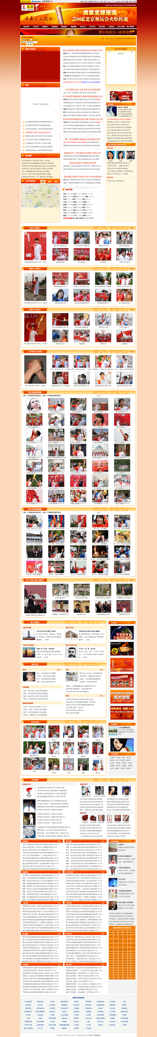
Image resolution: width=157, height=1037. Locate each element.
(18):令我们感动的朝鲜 (125, 114)
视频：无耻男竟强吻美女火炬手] (74, 183)
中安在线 (112, 1021)
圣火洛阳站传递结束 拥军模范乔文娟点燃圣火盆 (81, 922)
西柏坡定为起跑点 (89, 122)
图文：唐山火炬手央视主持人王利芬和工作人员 (81, 850)
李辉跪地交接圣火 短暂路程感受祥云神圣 (39, 150)
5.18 (115, 949)
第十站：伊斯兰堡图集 (34, 559)
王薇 (120, 161)
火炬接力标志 (41, 787)
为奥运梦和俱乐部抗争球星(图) (38, 693)
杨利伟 (128, 768)
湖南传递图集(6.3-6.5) (34, 488)
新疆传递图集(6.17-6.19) (34, 473)
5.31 (125, 955)
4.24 (129, 931)
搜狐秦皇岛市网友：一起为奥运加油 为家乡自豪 (81, 970)
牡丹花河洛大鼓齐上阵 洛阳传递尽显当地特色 (81, 940)
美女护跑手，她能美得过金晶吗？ (91, 676)
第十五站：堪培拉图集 (34, 544)
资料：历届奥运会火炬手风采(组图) (91, 810)
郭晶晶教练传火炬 (95, 96)
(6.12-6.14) (78, 205)
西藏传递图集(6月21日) (122, 457)
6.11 (120, 959)
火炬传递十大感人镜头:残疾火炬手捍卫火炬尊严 (37, 169)
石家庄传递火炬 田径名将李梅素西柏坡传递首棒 (81, 914)
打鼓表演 (103, 262)
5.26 (129, 952)
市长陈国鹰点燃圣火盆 (86, 56)
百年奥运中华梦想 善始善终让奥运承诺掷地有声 (38, 981)
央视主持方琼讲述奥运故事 (91, 132)
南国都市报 (124, 1011)
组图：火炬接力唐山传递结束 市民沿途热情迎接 (81, 858)
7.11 (120, 971)
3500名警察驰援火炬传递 (91, 125)
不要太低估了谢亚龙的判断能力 (38, 691)
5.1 (133, 933)
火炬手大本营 (77, 79)
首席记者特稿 (89, 218)
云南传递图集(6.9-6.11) (100, 473)
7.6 (125, 969)
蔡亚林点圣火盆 (96, 119)
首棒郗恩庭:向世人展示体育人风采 (75, 103)
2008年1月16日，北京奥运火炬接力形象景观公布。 (126, 870)
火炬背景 (35, 780)
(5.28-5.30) (77, 210)
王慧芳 (110, 161)
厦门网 (76, 1021)
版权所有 (98, 1035)
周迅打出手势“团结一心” (82, 386)
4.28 (120, 933)
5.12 (111, 945)
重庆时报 (40, 1001)
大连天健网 (64, 1015)
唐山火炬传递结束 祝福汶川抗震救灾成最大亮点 (38, 861)
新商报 (124, 1005)
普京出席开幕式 (94, 159)
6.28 (115, 967)
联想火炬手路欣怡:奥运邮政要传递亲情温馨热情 (38, 920)
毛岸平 (54, 773)
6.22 (115, 964)
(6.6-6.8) (77, 207)
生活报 (100, 1008)
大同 (68, 93)
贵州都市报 (40, 1008)
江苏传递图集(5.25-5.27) (100, 488)
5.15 (125, 945)
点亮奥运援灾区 (87, 145)
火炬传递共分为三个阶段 (72, 106)
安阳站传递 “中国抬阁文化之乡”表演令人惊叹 (81, 937)
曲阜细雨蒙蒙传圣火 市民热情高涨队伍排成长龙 (81, 948)
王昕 (89, 142)
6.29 (120, 967)
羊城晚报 (88, 1011)
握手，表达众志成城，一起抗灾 (81, 369)
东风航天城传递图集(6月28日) (56, 457)
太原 (71, 93)
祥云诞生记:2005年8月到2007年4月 (91, 828)
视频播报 (74, 26)
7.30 (125, 978)
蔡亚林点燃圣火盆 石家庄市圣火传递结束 (39, 136)
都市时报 (28, 1008)
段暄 (24, 693)
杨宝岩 (25, 709)
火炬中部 (118, 822)
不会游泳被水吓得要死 (48, 673)
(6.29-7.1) (86, 199)
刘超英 (128, 760)
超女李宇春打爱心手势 (124, 386)
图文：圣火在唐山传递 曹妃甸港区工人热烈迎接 (81, 866)
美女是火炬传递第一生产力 (38, 707)
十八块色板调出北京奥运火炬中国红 (91, 836)
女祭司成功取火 (60, 598)
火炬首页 (36, 26)
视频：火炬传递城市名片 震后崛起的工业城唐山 (38, 878)
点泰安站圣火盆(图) (49, 676)
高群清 (112, 760)
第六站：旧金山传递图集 (122, 559)
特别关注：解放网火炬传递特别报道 (121, 924)
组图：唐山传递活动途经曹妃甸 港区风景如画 (81, 844)
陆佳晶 (25, 715)
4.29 (125, 933)
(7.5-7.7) (67, 199)
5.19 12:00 (125, 949)
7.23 (120, 976)
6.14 (133, 959)
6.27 (111, 967)
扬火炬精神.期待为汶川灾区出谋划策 (79, 180)
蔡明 (123, 757)
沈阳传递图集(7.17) (122, 427)
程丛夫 (118, 766)
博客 (126, 1)
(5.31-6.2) (68, 210)
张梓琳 (117, 768)
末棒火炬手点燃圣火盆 (91, 112)
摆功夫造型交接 (124, 246)
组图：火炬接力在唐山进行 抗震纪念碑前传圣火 (81, 863)
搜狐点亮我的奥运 (127, 138)
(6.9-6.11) (67, 207)
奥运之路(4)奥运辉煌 (114, 130)
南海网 (112, 1018)
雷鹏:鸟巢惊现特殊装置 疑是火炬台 (118, 163)
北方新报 (112, 1011)
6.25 (129, 964)
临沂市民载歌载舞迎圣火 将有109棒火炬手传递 (81, 953)
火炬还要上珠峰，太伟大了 (75, 707)
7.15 (111, 974)
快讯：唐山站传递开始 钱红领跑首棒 (118, 37)
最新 (64, 53)
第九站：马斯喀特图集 (56, 559)
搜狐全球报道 (30, 49)
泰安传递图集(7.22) (100, 412)
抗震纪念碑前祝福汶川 (71, 56)
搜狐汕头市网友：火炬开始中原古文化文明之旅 (81, 978)
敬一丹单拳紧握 (72, 139)
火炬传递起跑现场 (73, 66)
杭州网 (124, 1015)
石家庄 (65, 122)
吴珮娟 (124, 766)
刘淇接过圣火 (81, 614)
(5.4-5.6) (87, 215)
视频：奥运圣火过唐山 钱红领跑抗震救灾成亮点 (38, 889)
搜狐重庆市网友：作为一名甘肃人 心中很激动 (81, 984)
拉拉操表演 (95, 69)
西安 (86, 90)
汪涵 (68, 773)
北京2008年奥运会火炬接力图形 (47, 790)
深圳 (94, 93)
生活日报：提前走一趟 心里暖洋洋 (77, 981)
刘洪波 (130, 763)
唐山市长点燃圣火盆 (60, 246)
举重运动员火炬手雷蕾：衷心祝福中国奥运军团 (37, 914)
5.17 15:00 (133, 945)
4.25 (133, 931)
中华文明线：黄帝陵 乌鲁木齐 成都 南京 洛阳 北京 (53, 836)
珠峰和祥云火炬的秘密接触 (38, 715)
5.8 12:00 (115, 941)
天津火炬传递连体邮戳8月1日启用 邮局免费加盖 (38, 853)
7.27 (111, 978)
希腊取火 (45, 26)
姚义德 (83, 740)
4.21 (115, 931)
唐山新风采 (82, 72)
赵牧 (24, 712)
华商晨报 (88, 1001)
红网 (28, 1018)
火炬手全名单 (68, 125)
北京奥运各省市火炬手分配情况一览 (91, 804)
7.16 (115, 974)
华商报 (76, 1001)
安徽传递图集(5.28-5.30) (78, 488)
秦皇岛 (65, 99)
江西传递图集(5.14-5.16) (56, 503)
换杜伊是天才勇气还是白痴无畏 (38, 696)
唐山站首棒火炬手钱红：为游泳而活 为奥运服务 (81, 889)
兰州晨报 (76, 1008)
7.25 (129, 976)
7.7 (129, 969)
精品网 (100, 1025)
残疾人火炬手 (95, 66)
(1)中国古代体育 (126, 133)
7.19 (129, 974)
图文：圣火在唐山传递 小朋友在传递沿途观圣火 (81, 853)
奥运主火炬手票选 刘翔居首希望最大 (119, 810)
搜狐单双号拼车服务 (113, 138)
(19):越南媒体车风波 (124, 112)
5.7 (111, 941)
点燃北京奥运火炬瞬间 (103, 598)
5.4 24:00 (125, 937)
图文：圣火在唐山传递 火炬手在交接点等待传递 (81, 869)
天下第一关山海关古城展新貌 (90, 106)
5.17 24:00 (111, 949)
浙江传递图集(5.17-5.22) (34, 503)
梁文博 (98, 740)
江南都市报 (64, 1008)
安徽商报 (112, 1005)
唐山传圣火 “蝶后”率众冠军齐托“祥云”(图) (36, 866)
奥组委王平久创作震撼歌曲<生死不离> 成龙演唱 (37, 163)
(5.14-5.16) (88, 213)
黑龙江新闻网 (28, 1028)
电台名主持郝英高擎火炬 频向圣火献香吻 (39, 147)
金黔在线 (64, 1018)
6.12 (125, 959)
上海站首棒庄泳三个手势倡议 (60, 386)
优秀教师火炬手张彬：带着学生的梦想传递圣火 (37, 906)
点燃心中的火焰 (57, 823)
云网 (88, 1021)
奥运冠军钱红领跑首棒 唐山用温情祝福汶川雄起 (38, 858)
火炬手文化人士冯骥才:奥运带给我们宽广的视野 (81, 886)
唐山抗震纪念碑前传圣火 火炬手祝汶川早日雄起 (38, 945)
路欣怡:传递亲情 (95, 115)
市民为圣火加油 (124, 262)
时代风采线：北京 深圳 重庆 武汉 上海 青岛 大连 (53, 833)
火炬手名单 (94, 53)
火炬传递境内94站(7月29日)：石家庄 (35, 344)
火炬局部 (126, 822)
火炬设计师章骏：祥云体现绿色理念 (118, 833)
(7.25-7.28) (68, 194)
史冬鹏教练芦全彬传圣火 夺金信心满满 (38, 143)
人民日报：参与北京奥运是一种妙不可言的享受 (37, 989)
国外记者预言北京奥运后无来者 (74, 169)
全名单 (87, 76)
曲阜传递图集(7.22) (122, 412)
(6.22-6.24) (78, 202)
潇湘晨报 (64, 1005)
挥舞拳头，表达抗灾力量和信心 (103, 369)
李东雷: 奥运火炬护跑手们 (115, 181)
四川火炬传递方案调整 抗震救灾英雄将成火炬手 (38, 956)
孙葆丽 (112, 757)
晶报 (124, 1001)
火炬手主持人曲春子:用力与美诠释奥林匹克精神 (38, 928)
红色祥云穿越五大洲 (86, 699)
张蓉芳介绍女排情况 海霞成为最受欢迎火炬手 (81, 945)
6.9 (111, 959)
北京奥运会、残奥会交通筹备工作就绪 (121, 919)
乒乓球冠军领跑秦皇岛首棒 (74, 96)
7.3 (111, 969)
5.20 (129, 949)
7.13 (129, 971)
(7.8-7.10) (89, 196)
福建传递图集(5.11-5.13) (78, 503)
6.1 (129, 955)
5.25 (125, 952)
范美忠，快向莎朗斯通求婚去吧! (90, 679)
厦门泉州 (83, 93)
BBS (130, 1)
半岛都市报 (28, 1001)
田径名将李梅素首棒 (81, 327)
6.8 (133, 957)
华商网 (52, 1028)
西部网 (64, 1021)
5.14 (120, 945)
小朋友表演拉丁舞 (85, 69)
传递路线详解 (78, 125)
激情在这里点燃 (56, 820)
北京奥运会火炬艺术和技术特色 (90, 825)
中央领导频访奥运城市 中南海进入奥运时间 (36, 970)
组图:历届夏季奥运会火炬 (45, 801)
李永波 (126, 796)
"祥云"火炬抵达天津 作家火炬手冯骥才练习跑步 (37, 844)
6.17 (120, 962)
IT (98, 1)
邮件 (123, 1)
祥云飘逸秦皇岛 (95, 109)
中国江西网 (52, 1025)
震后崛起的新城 (85, 53)
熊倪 (83, 773)
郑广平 (118, 760)
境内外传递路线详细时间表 (46, 796)
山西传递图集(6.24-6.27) (78, 457)
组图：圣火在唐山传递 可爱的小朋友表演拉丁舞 (81, 855)
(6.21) (86, 202)
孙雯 (97, 756)
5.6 (133, 937)
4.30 (129, 933)
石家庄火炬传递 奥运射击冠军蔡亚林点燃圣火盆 (81, 911)
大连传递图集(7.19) (78, 427)
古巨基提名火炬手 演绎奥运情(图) (118, 799)
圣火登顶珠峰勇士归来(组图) (37, 712)
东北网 (88, 1015)
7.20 (133, 974)
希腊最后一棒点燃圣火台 (60, 614)
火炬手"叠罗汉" (124, 327)
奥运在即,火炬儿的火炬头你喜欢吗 (77, 691)
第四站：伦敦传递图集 (56, 574)
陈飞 (68, 756)
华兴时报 (52, 1008)
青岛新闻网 (124, 1018)
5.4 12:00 (120, 937)
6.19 (129, 962)
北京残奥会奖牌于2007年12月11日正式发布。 (126, 893)
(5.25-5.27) (87, 210)
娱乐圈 (90, 1)
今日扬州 (88, 1028)
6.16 (115, 962)
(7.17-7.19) (88, 194)
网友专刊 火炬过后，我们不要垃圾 (91, 673)
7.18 (125, 974)
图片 (64, 66)
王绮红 (68, 740)
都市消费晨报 (40, 1011)
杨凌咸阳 (97, 90)
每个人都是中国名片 (94, 166)
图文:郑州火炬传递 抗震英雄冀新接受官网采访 (37, 953)
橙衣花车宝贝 (60, 344)
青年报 (40, 1005)
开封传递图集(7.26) (34, 412)
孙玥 (38, 679)
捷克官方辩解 (94, 156)
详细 (47, 640)
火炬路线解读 (62, 790)
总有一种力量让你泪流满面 (38, 709)
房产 (105, 1)
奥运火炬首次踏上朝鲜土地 (75, 710)
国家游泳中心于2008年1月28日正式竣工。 (126, 882)
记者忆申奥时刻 (69, 63)
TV (113, 1)
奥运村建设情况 (128, 913)
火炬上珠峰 (120, 26)
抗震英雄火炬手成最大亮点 (91, 50)
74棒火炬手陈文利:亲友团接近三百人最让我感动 (38, 925)
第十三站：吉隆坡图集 (78, 544)
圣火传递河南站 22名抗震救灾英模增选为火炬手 (38, 958)
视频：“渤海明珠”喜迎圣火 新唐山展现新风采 (37, 894)
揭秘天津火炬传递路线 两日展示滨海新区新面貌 (38, 869)
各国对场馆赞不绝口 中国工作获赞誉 (76, 159)
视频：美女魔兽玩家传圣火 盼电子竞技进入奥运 (38, 897)
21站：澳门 (38, 528)
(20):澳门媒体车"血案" (125, 109)
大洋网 (124, 1025)
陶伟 (24, 696)
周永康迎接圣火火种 (103, 614)
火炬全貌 (109, 822)
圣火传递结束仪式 (124, 303)
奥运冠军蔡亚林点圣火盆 (60, 327)
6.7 (129, 957)
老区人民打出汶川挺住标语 (47, 166)
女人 (109, 1)
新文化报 (76, 1005)
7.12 (125, 971)
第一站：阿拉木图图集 (122, 574)
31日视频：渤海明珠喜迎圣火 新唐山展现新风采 (38, 875)
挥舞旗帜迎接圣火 (103, 303)
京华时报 (100, 1011)
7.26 (133, 976)
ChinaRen (118, 1)
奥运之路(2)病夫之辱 (114, 133)
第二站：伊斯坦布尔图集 (100, 574)
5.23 (115, 952)
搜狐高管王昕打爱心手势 (103, 386)
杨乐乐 (98, 773)
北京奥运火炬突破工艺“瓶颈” (116, 836)
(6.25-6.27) (68, 202)
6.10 (115, 959)
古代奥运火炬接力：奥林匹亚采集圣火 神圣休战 (52, 804)
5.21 (133, 949)
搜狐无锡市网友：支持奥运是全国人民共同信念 (81, 987)
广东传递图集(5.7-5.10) (100, 503)
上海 (87, 93)
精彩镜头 (97, 56)
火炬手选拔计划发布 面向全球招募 (91, 799)
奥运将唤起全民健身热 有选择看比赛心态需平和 (38, 987)
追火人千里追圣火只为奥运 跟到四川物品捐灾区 (81, 961)
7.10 (115, 971)
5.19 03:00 (120, 949)
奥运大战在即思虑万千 (48, 682)
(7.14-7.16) (68, 196)
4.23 (125, 931)
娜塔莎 (83, 756)
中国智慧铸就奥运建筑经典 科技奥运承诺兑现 (37, 984)
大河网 (52, 1015)
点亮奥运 (111, 26)
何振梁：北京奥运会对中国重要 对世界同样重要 (38, 976)
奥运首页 (26, 26)
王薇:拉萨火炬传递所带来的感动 (117, 168)
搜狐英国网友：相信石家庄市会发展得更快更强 (81, 968)
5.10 (129, 941)
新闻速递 (55, 26)
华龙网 (40, 1018)
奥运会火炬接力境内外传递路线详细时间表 (80, 705)
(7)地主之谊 (125, 125)
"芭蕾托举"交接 (103, 327)
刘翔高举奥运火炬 (124, 614)
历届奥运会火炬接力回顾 (45, 807)
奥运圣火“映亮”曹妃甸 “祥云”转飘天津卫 (35, 850)
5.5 (129, 937)
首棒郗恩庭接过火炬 (60, 286)
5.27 (133, 952)
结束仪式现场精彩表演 (81, 303)
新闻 (82, 1)
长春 (82, 90)
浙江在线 (100, 1021)
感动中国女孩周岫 (127, 141)
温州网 (76, 1028)
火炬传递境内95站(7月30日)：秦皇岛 (35, 303)
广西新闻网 (112, 1015)
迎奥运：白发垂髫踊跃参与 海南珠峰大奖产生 (81, 686)
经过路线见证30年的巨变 (92, 129)
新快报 (64, 1011)
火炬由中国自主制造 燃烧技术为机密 (119, 828)
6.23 (120, 964)
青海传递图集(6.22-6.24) (100, 457)
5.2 (111, 937)
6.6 (125, 957)
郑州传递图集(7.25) (56, 412)
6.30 (125, 967)
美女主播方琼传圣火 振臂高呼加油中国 (38, 139)
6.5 (120, 957)
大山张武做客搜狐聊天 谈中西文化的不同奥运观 (38, 917)
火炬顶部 (93, 822)
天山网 (52, 1021)
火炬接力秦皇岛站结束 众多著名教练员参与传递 (81, 906)
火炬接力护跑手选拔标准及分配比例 (91, 807)
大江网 (88, 1025)
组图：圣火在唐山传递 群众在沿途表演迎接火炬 (81, 847)
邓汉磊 (128, 757)
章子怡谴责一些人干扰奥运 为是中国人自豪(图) (81, 900)
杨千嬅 (123, 768)
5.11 (133, 941)
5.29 (115, 955)
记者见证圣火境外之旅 (123, 135)
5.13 (115, 945)
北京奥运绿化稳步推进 (116, 916)
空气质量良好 (128, 916)
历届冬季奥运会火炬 (60, 801)
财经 (95, 1)
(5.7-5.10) (77, 215)
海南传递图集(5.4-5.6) (122, 503)
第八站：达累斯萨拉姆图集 (78, 559)
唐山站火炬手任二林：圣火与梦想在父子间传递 (37, 909)
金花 (111, 768)
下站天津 (66, 76)
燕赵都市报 (100, 1005)
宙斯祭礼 (110, 122)
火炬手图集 (70, 90)
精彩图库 (64, 26)
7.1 (129, 967)
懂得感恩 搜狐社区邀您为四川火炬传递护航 (83, 177)
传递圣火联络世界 (57, 810)
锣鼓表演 (103, 344)
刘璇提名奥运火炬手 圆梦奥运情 (117, 807)
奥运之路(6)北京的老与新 (115, 127)
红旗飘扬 (124, 344)
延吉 (77, 90)
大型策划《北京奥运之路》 (122, 122)
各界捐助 (97, 145)
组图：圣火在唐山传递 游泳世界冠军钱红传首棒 (81, 861)
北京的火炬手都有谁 (72, 699)
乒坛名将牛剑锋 (85, 66)
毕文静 (39, 676)
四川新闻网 (40, 1021)
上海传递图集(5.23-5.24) (122, 488)
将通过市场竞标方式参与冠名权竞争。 (126, 847)
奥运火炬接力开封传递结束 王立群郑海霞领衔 (81, 928)
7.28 (115, 978)
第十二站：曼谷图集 (100, 544)
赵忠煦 (118, 763)
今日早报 (112, 1001)
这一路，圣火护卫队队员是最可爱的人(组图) (36, 174)
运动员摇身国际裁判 (93, 72)
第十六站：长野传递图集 (122, 528)
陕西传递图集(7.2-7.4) (122, 442)
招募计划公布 (86, 796)
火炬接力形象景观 (61, 793)
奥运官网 (102, 26)
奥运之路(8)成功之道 (114, 125)
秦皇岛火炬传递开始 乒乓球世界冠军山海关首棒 (81, 909)
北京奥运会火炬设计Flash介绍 (89, 833)
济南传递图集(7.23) (78, 412)
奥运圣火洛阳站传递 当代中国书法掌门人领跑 (81, 925)
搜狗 (134, 1)
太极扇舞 (82, 344)
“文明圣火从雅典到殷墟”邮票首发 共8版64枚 (36, 992)
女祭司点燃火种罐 (82, 598)
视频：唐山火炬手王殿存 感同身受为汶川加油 (37, 891)
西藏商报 (124, 1008)
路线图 (61, 827)
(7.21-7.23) (78, 194)
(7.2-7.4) (76, 199)
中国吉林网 (124, 1021)
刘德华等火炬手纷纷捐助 (30, 166)
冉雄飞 (25, 699)
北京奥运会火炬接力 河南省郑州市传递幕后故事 (81, 891)
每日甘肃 (88, 1018)
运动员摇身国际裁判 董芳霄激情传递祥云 (39, 122)
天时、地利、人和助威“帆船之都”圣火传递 (80, 956)
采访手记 (92, 26)
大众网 (76, 1015)
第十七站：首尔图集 (100, 528)
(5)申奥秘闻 (128, 127)
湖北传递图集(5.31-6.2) (56, 488)
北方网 (28, 1015)
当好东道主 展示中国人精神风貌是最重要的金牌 (38, 978)
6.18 (125, 962)
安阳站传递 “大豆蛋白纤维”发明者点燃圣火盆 (81, 917)
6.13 (129, 959)
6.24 (125, 964)
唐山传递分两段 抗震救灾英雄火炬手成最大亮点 (38, 942)
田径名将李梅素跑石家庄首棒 (75, 119)
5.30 (120, 955)
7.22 (115, 976)
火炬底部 (85, 822)
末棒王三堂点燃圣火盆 (81, 286)
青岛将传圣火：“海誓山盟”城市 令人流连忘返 (81, 958)
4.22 (120, 931)
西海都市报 (28, 1011)
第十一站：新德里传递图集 (122, 544)
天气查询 (70, 79)
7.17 (120, 974)
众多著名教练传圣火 (93, 103)
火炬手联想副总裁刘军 (74, 132)
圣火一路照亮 (111, 135)
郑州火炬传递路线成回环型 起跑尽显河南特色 (81, 942)
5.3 (116, 937)
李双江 (54, 740)
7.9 (111, 971)
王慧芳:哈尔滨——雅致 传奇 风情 (118, 166)
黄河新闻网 (52, 1018)
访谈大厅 (83, 26)
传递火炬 (54, 814)
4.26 (111, 933)
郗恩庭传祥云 (71, 109)
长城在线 (40, 1015)
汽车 (101, 1)
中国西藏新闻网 (64, 1025)
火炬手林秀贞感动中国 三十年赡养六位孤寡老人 (38, 922)
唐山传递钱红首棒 (71, 50)
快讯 (102, 38)
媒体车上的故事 (123, 107)
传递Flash (67, 827)
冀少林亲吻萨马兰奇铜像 (103, 286)
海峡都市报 (64, 1001)
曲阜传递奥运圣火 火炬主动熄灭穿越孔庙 (79, 950)
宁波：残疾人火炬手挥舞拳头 (124, 369)
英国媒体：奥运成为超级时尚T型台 (75, 166)
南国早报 (76, 1011)
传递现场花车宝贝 (60, 303)
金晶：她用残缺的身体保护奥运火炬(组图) (35, 171)
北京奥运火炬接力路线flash (46, 793)
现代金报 (88, 1005)
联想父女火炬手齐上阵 (124, 286)
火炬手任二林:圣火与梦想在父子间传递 (87, 63)
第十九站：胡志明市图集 (56, 528)
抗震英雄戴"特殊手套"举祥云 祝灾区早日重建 (37, 950)
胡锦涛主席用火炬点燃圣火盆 (35, 615)
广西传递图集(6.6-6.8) (122, 473)
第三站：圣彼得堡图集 (78, 574)
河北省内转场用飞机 (75, 122)
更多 (131, 228)
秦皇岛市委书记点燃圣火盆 (77, 99)
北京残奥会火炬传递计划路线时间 (48, 827)
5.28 (111, 955)
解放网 (64, 1028)
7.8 (133, 969)
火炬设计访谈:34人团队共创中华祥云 (119, 825)
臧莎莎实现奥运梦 (83, 109)
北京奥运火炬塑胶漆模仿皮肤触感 (91, 831)
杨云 (38, 673)
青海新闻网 (28, 1021)
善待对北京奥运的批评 (92, 169)
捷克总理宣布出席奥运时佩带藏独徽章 (76, 156)
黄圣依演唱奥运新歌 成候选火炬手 (118, 802)
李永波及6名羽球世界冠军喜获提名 (118, 804)
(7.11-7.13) (78, 196)
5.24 (120, 952)
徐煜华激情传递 (72, 72)
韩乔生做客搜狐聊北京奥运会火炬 (118, 831)
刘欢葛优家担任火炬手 (77, 76)
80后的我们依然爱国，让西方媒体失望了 (79, 689)
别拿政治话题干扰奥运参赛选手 (83, 163)
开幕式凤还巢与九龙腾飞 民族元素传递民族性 (37, 968)
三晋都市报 (88, 1008)
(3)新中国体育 (125, 130)
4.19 (111, 931)
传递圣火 (60, 814)
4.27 (115, 933)
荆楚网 (76, 1018)
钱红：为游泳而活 (73, 53)
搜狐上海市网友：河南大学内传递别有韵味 (80, 976)
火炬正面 (101, 822)
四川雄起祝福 (96, 180)
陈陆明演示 (95, 142)
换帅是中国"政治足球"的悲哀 (38, 699)
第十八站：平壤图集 (78, 528)
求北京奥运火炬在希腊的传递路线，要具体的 (81, 702)
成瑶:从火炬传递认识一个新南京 (117, 174)
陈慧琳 (112, 766)
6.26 (133, 964)
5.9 (125, 941)
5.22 (111, 952)
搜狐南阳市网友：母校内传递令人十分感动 (80, 973)
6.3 (111, 957)
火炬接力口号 (50, 787)
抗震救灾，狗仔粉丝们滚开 (88, 682)
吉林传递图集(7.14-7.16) (34, 442)
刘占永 (112, 763)
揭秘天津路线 (95, 76)
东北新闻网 (100, 1015)
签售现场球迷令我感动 (48, 679)
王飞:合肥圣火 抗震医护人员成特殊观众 (120, 171)
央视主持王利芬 (103, 246)
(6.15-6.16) (88, 205)
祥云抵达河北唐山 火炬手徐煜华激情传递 (39, 129)
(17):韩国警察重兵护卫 (125, 116)
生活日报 (112, 1008)
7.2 (133, 967)
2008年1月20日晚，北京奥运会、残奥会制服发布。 (126, 859)
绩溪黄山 (77, 93)
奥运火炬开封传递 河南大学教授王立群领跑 (80, 930)
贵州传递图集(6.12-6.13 (78, 473)
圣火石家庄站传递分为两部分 (73, 129)
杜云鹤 (118, 757)
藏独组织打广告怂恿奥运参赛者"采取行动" (82, 153)
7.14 (133, 971)
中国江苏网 (28, 1025)
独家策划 (111, 104)
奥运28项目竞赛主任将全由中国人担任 (121, 921)
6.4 (116, 957)
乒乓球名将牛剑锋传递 (81, 246)
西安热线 (112, 1025)
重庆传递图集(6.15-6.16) (56, 473)
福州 (91, 93)
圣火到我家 (130, 26)
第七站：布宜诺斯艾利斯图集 (100, 559)
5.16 (129, 945)
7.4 (116, 969)
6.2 (133, 955)
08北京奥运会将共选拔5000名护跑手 (91, 802)
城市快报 (52, 1011)
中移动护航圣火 (95, 79)
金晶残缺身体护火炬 (113, 141)
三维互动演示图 (60, 796)
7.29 (120, 978)
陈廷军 (123, 760)
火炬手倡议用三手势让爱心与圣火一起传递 (36, 160)
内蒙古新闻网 (100, 1018)
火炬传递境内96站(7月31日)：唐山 (35, 262)
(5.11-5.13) (68, 215)
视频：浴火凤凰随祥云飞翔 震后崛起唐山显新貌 (38, 900)
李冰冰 (54, 756)
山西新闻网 (40, 1025)
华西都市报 (100, 1001)
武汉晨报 (52, 1005)
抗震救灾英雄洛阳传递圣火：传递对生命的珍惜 (37, 948)
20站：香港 (30, 528)
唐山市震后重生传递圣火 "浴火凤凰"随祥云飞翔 (37, 863)
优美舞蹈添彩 (60, 262)
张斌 (24, 691)
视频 (64, 72)
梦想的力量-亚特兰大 (58, 817)
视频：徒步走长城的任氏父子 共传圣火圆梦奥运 (38, 881)
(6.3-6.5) (86, 207)
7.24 (125, 976)
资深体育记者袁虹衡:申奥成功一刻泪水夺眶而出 (38, 911)
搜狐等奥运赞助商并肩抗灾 (72, 145)
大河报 (52, 1001)
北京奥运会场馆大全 (115, 913)
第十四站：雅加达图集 (56, 544)
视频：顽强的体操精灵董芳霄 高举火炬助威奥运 (38, 883)
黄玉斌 (130, 766)
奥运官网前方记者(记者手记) (117, 145)
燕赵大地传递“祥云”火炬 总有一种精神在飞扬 (37, 847)
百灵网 (76, 1025)
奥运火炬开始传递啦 (72, 713)
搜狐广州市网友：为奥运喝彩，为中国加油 (80, 992)
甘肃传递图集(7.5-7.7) (100, 442)
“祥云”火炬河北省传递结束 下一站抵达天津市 (37, 855)
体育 (86, 1)
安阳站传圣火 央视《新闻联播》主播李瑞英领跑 (81, 920)
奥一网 (40, 1028)
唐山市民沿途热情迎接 (71, 69)
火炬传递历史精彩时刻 (61, 807)
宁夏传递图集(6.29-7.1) (34, 457)
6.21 (111, 964)
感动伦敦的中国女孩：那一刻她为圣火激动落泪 (37, 177)
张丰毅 (124, 763)
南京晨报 (28, 1005)
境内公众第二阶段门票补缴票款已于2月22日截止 (126, 905)
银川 (65, 93)
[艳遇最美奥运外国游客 (92, 183)
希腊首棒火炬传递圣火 (124, 598)
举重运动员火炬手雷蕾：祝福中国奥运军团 (81, 60)
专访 (64, 60)
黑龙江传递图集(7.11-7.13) (56, 442)
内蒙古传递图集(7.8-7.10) (78, 442)
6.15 (111, 962)
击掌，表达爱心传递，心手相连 (60, 369)
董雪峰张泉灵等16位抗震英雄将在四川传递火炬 (37, 961)
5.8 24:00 (120, 941)
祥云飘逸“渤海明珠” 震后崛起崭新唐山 (38, 125)
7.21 (111, 976)
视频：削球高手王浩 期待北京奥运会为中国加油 (38, 886)
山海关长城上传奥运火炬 (75, 112)
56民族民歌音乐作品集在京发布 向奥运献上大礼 (38, 973)
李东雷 (25, 707)
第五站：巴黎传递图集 (34, 574)
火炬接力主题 (59, 787)
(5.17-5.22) (78, 213)
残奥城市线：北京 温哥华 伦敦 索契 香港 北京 (52, 830)
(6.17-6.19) (68, 205)
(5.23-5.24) (68, 213)
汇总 (97, 60)
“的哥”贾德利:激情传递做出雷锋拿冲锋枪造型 (37, 930)
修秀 (38, 682)
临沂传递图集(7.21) (34, 427)
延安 (90, 90)
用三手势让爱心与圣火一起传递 (35, 386)
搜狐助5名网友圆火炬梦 (90, 139)
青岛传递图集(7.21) (56, 427)
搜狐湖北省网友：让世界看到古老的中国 (79, 989)
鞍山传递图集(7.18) (100, 427)
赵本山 (113, 796)
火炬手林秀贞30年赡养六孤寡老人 (78, 115)
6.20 (133, 962)
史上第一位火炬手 (99, 796)
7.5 (120, 969)
